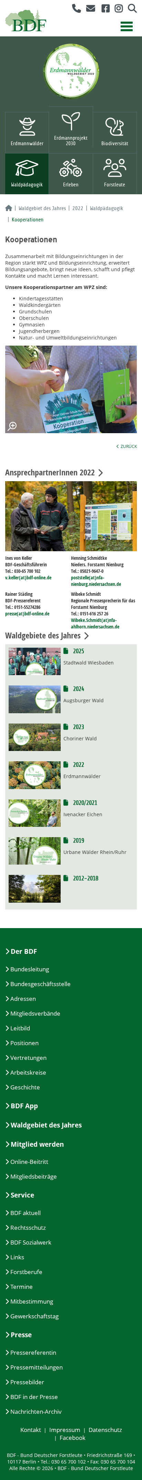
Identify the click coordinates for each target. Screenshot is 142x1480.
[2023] (35, 736)
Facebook (72, 1438)
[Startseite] (8, 209)
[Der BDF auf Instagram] (116, 10)
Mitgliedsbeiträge (33, 1176)
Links (17, 1257)
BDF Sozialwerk (30, 1242)
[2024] (35, 698)
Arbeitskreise (28, 1072)
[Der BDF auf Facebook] (103, 10)
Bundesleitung (29, 969)
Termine (21, 1287)
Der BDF (24, 951)
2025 (77, 651)
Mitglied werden (37, 1144)
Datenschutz (105, 1430)
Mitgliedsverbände (35, 1013)
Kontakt (30, 1430)
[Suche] (130, 10)
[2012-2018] (35, 888)
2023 (77, 727)
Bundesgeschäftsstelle (40, 984)
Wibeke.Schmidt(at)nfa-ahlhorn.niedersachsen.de (95, 623)
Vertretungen (28, 1058)
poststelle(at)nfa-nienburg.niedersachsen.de (96, 580)
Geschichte (25, 1087)
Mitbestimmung (31, 1301)
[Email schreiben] (89, 10)
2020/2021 (84, 803)
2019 (77, 840)
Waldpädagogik (106, 208)
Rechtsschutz (28, 1228)
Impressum (64, 1430)
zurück (129, 446)
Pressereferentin (33, 1352)
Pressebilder (27, 1382)
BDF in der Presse (34, 1397)
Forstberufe (26, 1272)
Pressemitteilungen (36, 1367)
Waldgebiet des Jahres (42, 208)
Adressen (23, 999)
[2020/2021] (35, 812)
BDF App (24, 1105)
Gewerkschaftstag (34, 1316)
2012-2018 (84, 878)
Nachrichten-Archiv (36, 1411)
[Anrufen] (74, 10)
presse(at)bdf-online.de (27, 613)
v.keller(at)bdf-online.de (28, 577)
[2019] (35, 850)
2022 (77, 208)
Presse (21, 1334)
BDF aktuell (25, 1213)
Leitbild (20, 1028)
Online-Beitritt (29, 1162)
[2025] (35, 661)
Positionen (24, 1043)
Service (22, 1195)
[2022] (35, 774)
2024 (77, 689)
